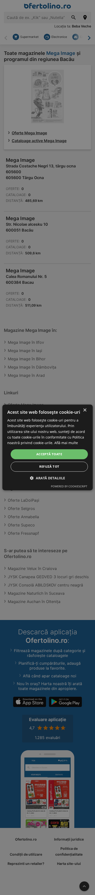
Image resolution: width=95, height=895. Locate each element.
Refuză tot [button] (49, 467)
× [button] (84, 410)
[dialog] (47, 447)
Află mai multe (66, 442)
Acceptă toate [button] (49, 454)
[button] (47, 478)
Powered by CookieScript (69, 486)
